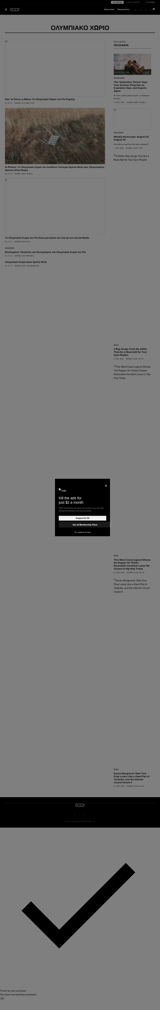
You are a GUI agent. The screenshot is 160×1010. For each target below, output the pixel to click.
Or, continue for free (82, 532)
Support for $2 (82, 518)
